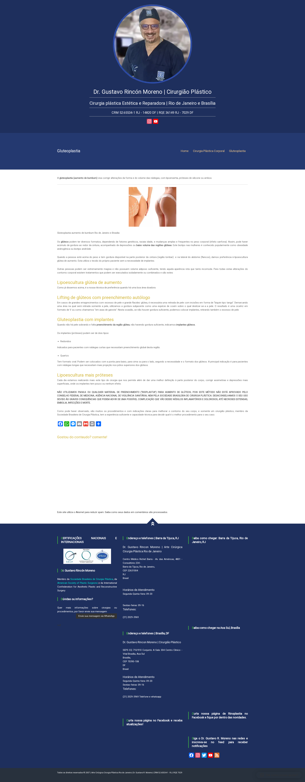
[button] (279, 775)
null (59, 625)
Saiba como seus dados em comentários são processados (136, 512)
